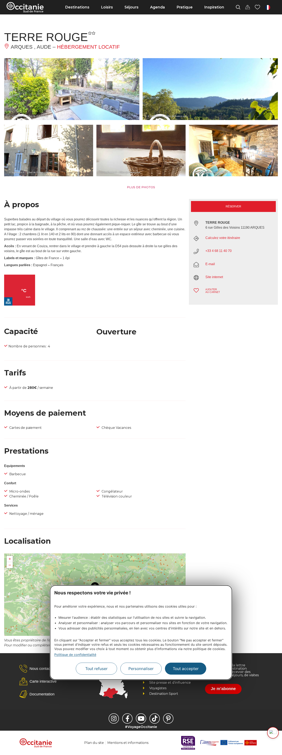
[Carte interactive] (247, 7)
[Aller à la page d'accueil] (25, 7)
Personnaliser (141, 668)
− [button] (9, 565)
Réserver (233, 206)
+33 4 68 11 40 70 (218, 251)
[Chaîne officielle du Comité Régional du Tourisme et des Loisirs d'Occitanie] (141, 718)
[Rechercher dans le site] (238, 7)
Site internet (214, 277)
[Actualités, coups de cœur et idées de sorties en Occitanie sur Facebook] (127, 718)
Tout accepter (186, 668)
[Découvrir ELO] (273, 733)
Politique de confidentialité (75, 655)
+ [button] (9, 558)
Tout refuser (96, 668)
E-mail (210, 264)
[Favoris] (257, 7)
